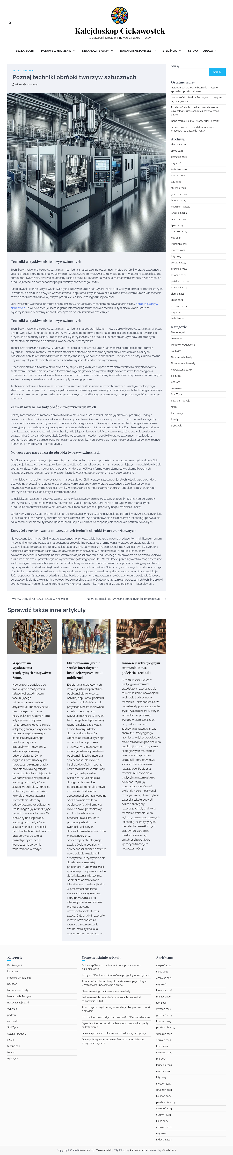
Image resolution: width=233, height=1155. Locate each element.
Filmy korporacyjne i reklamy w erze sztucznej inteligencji (114, 1033)
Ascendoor (137, 1150)
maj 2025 (176, 237)
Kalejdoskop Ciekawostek (120, 30)
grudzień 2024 (179, 269)
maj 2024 (176, 312)
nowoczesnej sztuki (181, 369)
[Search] (9, 22)
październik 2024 (180, 281)
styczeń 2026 (178, 188)
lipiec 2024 (177, 300)
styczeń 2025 (178, 262)
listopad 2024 (178, 275)
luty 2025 (176, 256)
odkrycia (176, 375)
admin (18, 84)
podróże (175, 382)
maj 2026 (176, 163)
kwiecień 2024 (179, 318)
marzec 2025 (178, 250)
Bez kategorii (25, 50)
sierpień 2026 (178, 144)
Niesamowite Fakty (95, 50)
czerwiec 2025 (179, 231)
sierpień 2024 (178, 293)
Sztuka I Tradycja (201, 50)
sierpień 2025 (178, 219)
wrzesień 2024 (179, 287)
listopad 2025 (178, 200)
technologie (177, 413)
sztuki (174, 407)
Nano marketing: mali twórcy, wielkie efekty (195, 121)
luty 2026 (176, 181)
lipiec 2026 (177, 150)
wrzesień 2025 (179, 213)
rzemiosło (176, 388)
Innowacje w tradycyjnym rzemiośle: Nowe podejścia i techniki (141, 668)
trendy (174, 419)
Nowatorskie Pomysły (136, 50)
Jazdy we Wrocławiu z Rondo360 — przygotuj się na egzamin (116, 975)
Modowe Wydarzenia (56, 50)
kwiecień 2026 (179, 169)
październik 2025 (180, 206)
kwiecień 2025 (179, 244)
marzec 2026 (178, 175)
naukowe (176, 351)
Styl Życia (170, 50)
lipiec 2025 (177, 225)
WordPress (169, 1150)
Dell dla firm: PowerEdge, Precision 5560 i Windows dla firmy (116, 1017)
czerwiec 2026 (179, 156)
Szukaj (175, 66)
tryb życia (176, 425)
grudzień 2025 (179, 194)
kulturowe (176, 338)
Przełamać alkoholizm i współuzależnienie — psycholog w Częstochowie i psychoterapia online (196, 111)
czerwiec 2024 (179, 306)
